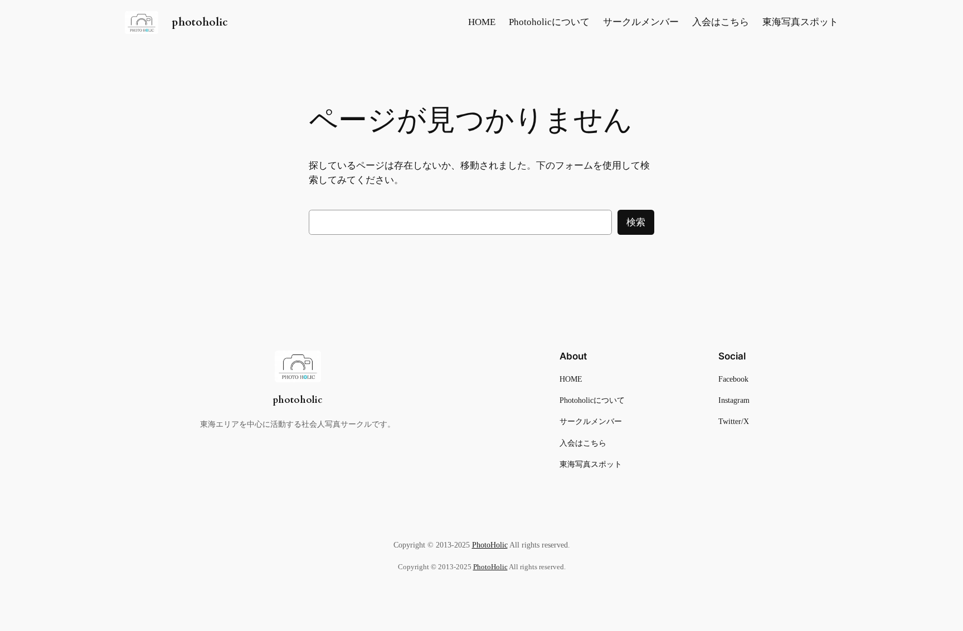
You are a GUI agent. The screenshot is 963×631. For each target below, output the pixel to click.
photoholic (200, 22)
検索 (635, 222)
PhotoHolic (490, 544)
